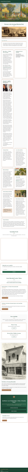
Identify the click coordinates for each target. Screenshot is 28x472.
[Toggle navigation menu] (26, 1)
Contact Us (4, 420)
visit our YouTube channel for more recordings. (14, 282)
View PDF (14, 328)
